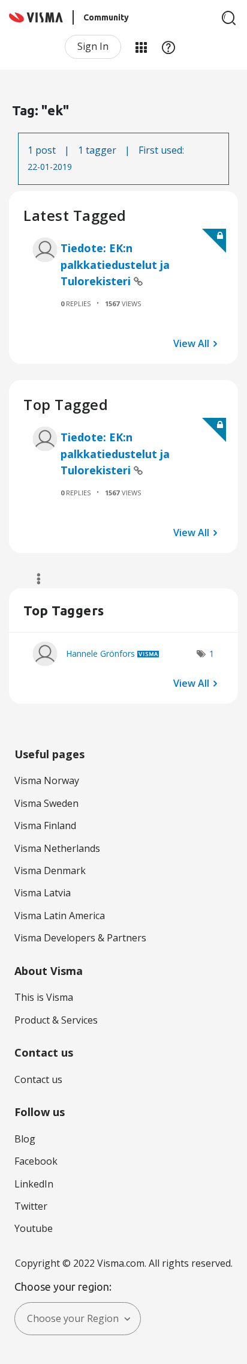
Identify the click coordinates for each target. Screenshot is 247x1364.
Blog (24, 1138)
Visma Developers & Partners (80, 937)
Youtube (33, 1228)
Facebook (36, 1161)
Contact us (38, 1079)
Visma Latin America (59, 915)
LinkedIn (33, 1183)
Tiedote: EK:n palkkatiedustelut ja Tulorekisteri (115, 264)
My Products (141, 47)
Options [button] (33, 578)
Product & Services (56, 1020)
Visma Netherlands (57, 848)
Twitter (30, 1206)
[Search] (229, 18)
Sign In (93, 46)
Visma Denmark (50, 870)
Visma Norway (46, 780)
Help (168, 47)
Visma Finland (45, 825)
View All (191, 342)
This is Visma (43, 997)
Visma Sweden (46, 803)
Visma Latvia (42, 892)
